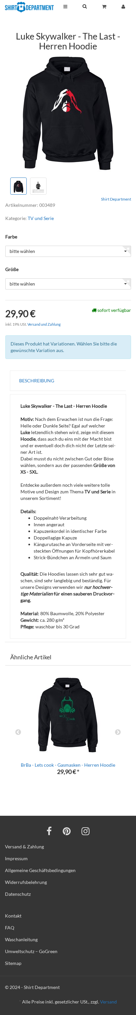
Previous (18, 732)
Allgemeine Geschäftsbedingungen (40, 870)
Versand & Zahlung (24, 846)
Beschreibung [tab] (36, 380)
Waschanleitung (21, 939)
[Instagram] (85, 830)
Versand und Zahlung (44, 324)
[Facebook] (49, 830)
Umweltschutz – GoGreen (31, 951)
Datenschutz (18, 894)
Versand (108, 1001)
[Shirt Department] (29, 7)
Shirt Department (116, 199)
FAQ (9, 927)
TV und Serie (41, 218)
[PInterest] (67, 830)
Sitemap (13, 963)
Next (118, 732)
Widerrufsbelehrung (26, 882)
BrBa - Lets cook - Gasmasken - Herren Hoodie (68, 765)
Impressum (16, 858)
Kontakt (13, 916)
